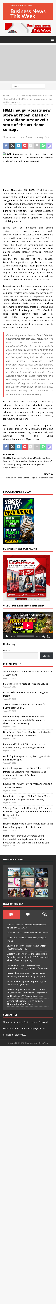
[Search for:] (28, 86)
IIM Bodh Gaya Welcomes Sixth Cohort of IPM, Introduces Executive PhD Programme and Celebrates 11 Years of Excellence (27, 772)
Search (6, 650)
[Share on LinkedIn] (18, 146)
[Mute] (43, 636)
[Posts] (11, 914)
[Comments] (44, 914)
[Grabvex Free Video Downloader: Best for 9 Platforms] (14, 882)
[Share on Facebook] (6, 146)
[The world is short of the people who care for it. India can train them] (41, 892)
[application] (28, 625)
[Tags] (28, 914)
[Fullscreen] (48, 636)
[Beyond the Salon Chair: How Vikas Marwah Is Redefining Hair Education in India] (27, 892)
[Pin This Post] (25, 146)
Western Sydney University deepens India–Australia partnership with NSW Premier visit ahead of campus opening (25, 720)
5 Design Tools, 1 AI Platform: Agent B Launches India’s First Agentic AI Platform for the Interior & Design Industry (27, 811)
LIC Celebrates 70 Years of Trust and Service (25, 683)
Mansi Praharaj (35, 137)
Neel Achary (9, 644)
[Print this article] (37, 146)
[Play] (7, 636)
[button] (51, 39)
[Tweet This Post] (12, 146)
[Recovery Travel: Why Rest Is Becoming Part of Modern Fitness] (27, 872)
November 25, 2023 (15, 137)
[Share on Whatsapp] (43, 146)
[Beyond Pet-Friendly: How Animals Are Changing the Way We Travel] (14, 872)
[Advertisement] (28, 63)
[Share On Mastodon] (49, 146)
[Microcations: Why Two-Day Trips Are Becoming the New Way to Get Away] (27, 882)
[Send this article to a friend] (31, 146)
